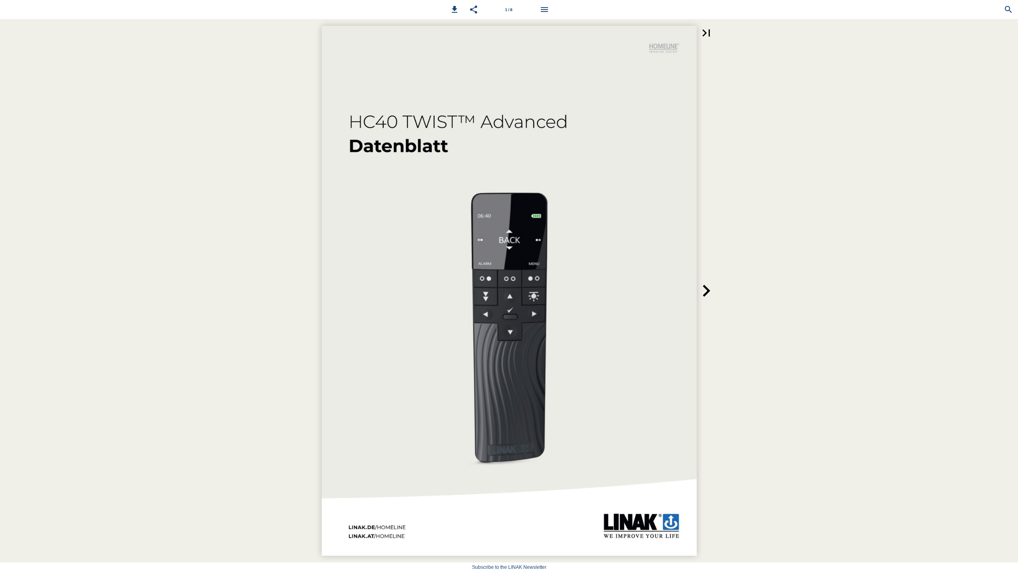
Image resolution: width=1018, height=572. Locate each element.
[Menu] (544, 9)
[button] (454, 9)
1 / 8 (509, 10)
